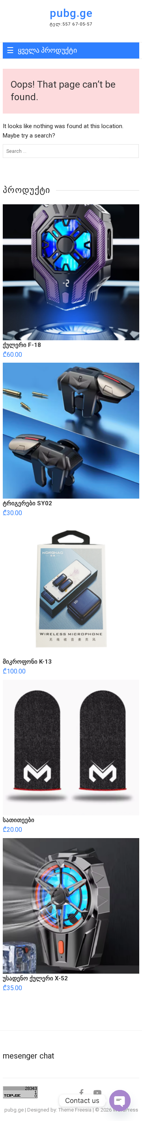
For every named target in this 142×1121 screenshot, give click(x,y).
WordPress (125, 1110)
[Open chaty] (120, 1100)
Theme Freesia (75, 1110)
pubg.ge (71, 13)
